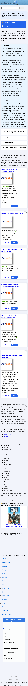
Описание (6, 45)
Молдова (4, 584)
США (3, 607)
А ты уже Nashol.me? (10, 653)
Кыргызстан (5, 581)
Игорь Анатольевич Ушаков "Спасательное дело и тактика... (10, 285)
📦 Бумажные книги (8, 22)
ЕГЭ (5, 636)
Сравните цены (8, 142)
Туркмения (5, 592)
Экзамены (7, 639)
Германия (5, 599)
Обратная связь (8, 658)
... (26, 168)
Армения (4, 566)
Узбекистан (5, 595)
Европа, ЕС (5, 610)
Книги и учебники (9, 645)
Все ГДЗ (6, 633)
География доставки (9, 138)
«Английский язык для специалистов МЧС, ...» (12, 250)
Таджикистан (5, 588)
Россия (4, 558)
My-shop (6, 436)
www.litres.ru (5, 206)
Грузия (4, 573)
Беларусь (4, 570)
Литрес (6, 439)
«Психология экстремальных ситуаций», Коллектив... (9, 170)
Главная (6, 626)
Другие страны (6, 614)
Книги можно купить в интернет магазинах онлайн (13, 132)
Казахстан (5, 577)
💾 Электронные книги (9, 26)
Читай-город (7, 434)
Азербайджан (6, 562)
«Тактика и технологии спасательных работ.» (12, 214)
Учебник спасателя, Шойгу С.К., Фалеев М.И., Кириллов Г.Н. (14, 525)
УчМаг (5, 441)
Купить (14, 206)
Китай (3, 603)
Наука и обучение (9, 642)
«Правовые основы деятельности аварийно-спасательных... (11, 316)
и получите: (14, 147)
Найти (5, 655)
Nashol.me (4, 682)
